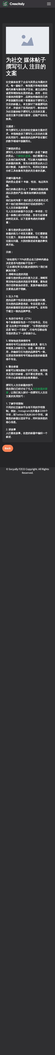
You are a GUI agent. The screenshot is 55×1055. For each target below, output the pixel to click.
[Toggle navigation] (49, 4)
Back (8, 448)
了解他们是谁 (23, 156)
